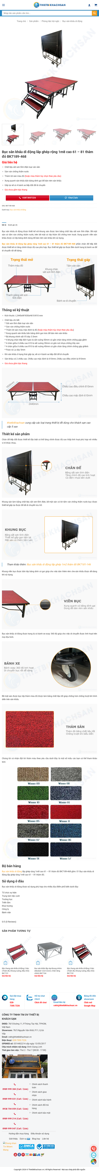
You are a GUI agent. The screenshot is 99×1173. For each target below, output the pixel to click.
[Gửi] (94, 13)
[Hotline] (94, 1149)
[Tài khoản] (89, 5)
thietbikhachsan (15, 422)
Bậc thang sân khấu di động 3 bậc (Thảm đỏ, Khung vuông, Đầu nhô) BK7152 (80, 970)
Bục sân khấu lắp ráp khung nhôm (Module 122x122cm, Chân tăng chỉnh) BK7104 (48, 970)
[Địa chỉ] (94, 1161)
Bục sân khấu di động (72, 21)
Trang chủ (21, 21)
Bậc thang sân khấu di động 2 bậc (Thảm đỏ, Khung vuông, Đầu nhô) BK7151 (15, 970)
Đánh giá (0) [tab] (12, 225)
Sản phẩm (34, 21)
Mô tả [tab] (4, 225)
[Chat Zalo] (94, 1155)
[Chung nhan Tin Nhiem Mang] (10, 1146)
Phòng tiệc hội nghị (50, 21)
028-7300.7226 (19, 1040)
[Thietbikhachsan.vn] (49, 5)
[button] (3, 5)
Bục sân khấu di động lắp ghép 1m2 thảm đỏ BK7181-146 (59, 564)
